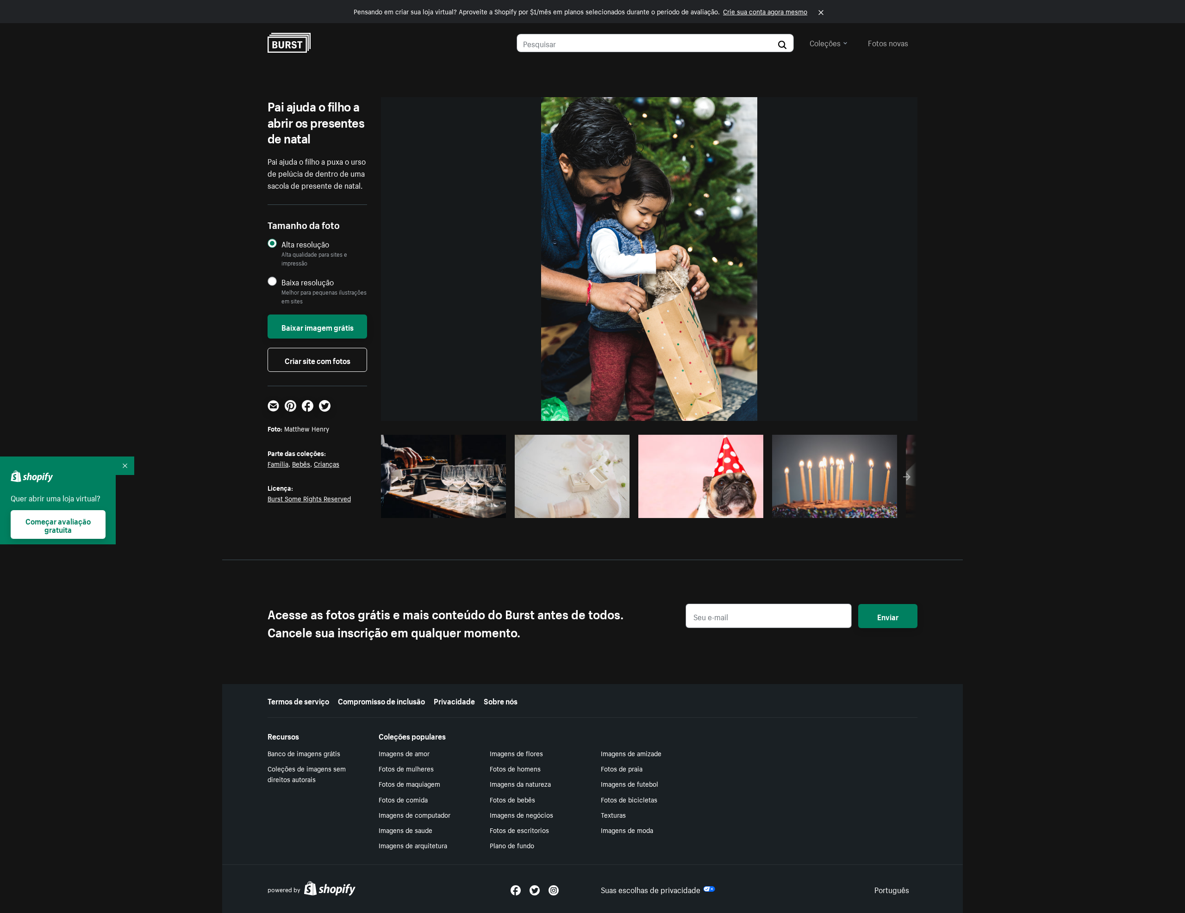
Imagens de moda (627, 830)
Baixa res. (480, 508)
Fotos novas (888, 42)
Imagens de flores (516, 753)
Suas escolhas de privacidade (650, 889)
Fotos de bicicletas (629, 799)
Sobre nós (501, 700)
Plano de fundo (512, 845)
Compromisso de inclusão (381, 700)
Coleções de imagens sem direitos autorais (307, 773)
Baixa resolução (307, 282)
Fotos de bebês (512, 799)
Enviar (887, 616)
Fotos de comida (403, 799)
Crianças (326, 463)
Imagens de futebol (629, 783)
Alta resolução (305, 244)
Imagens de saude (405, 830)
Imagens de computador (414, 814)
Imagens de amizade (631, 753)
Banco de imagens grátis (304, 753)
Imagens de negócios (521, 814)
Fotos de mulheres (406, 768)
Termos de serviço (298, 700)
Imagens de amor (404, 753)
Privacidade (454, 700)
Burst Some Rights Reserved (309, 498)
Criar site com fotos (317, 360)
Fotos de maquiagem (409, 783)
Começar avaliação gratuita (58, 524)
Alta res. (442, 508)
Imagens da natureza (520, 783)
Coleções (825, 42)
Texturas (613, 814)
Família (278, 463)
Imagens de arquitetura (413, 845)
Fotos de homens (515, 768)
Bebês (301, 463)
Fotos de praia (621, 768)
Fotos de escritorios (519, 830)
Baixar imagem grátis (317, 327)
